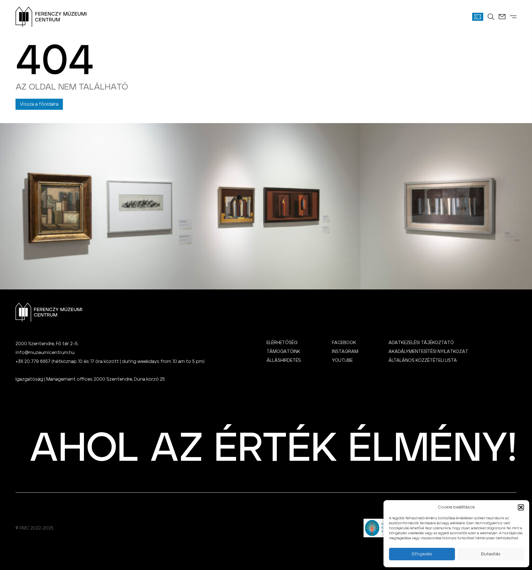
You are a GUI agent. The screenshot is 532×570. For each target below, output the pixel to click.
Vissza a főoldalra (39, 104)
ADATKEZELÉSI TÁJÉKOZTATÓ (421, 342)
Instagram (345, 351)
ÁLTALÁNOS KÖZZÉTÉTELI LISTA (422, 360)
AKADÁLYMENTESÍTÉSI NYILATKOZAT (428, 351)
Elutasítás (490, 554)
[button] (521, 507)
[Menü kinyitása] (513, 17)
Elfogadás (422, 554)
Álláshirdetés (284, 360)
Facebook (344, 342)
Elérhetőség (282, 342)
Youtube (342, 360)
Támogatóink (283, 351)
